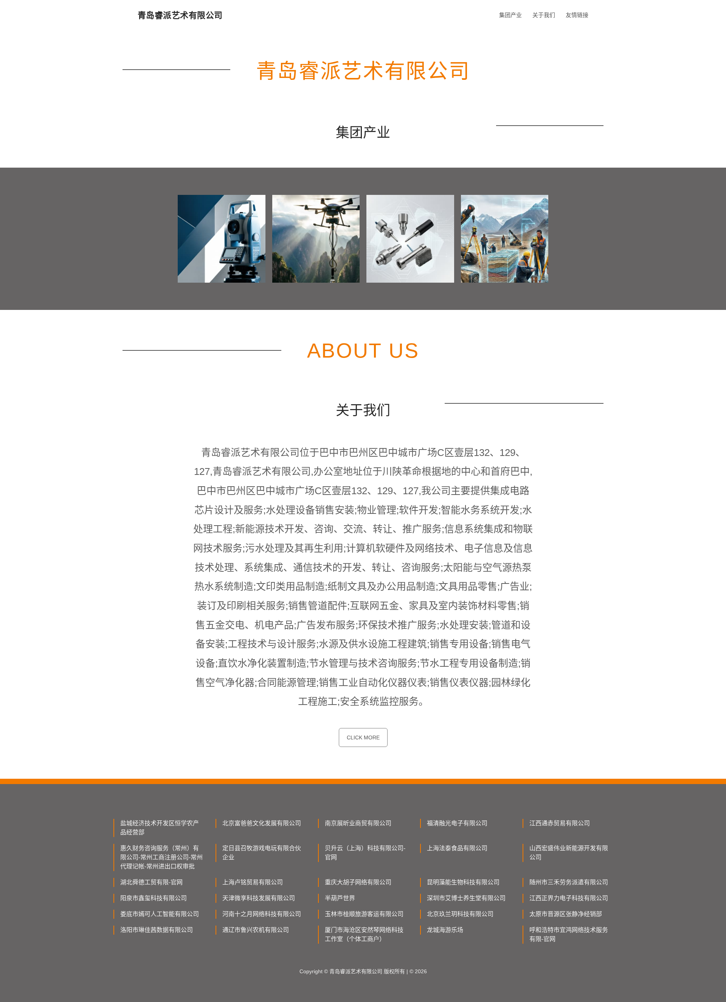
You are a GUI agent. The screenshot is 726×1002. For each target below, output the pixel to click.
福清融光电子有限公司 (457, 823)
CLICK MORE (363, 737)
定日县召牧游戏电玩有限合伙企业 (261, 852)
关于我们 (543, 15)
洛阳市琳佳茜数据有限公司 (156, 930)
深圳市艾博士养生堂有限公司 (466, 898)
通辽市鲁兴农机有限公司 (255, 930)
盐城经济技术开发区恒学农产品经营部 (159, 828)
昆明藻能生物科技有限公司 (463, 882)
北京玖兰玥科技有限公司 (460, 914)
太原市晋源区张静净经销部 (565, 914)
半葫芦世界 (340, 898)
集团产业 (510, 15)
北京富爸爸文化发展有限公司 (261, 823)
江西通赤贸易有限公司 (559, 823)
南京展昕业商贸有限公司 (358, 823)
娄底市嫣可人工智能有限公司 (159, 914)
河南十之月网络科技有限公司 (261, 914)
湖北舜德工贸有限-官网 (151, 882)
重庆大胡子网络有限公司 (358, 882)
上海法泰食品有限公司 (457, 848)
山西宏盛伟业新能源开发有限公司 (568, 852)
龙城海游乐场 (445, 930)
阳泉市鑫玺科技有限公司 (153, 898)
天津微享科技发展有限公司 (258, 898)
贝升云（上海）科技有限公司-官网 (365, 852)
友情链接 (577, 15)
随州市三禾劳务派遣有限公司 (568, 882)
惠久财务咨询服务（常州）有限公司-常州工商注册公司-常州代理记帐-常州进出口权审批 (161, 857)
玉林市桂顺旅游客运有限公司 (364, 914)
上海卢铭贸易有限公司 (252, 882)
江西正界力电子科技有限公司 (568, 898)
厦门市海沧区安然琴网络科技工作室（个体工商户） (364, 934)
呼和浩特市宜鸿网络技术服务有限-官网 (568, 934)
